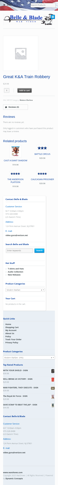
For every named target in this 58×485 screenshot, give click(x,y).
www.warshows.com (13, 472)
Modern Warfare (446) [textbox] (28, 357)
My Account (10, 330)
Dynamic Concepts (14, 478)
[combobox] (25, 290)
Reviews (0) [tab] (13, 107)
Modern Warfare (26, 100)
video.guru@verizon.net (17, 235)
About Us (9, 333)
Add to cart (24, 90)
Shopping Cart (12, 327)
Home (8, 324)
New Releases (14, 274)
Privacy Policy (11, 342)
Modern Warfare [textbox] (24, 290)
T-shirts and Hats (16, 268)
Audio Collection (15, 271)
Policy (8, 336)
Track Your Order (13, 339)
